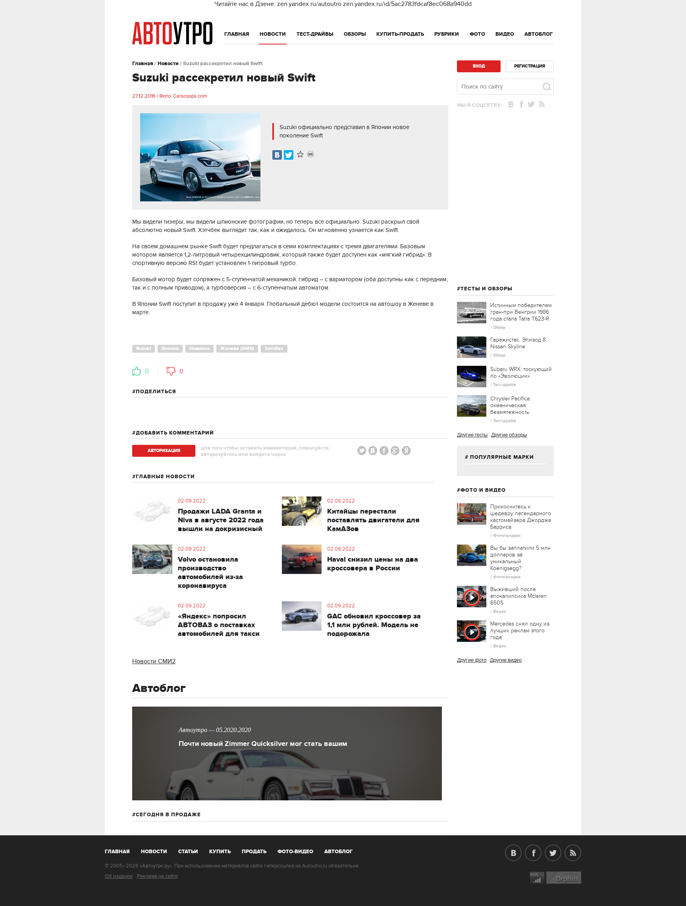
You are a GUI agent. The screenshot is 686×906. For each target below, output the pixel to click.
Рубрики (446, 34)
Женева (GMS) (237, 349)
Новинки (199, 349)
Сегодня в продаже (168, 814)
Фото (477, 34)
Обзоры (355, 34)
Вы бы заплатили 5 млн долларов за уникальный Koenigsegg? (520, 558)
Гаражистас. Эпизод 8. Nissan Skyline (518, 343)
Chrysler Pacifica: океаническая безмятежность (510, 405)
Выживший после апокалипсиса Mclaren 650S (518, 596)
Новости (273, 34)
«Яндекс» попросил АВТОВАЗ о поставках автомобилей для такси (219, 625)
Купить (220, 851)
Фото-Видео (295, 851)
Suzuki (143, 349)
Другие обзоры (509, 435)
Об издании (119, 876)
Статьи (188, 851)
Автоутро (122, 850)
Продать (254, 851)
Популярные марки (502, 457)
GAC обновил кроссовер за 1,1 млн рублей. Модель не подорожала (374, 625)
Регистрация (529, 66)
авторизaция (164, 450)
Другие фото (471, 660)
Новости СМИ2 (153, 661)
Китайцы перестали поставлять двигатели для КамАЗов (373, 520)
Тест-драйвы (315, 34)
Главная (236, 34)
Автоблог (538, 34)
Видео (504, 34)
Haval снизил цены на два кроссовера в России (372, 564)
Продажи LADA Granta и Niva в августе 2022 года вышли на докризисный (221, 520)
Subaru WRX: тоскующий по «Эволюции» (521, 372)
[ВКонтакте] (277, 155)
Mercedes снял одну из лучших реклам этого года (519, 630)
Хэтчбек (274, 349)
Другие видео (506, 660)
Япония (170, 349)
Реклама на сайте (157, 876)
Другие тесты (472, 435)
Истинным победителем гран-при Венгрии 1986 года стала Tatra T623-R (521, 312)
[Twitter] (288, 155)
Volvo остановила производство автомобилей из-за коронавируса (210, 572)
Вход (479, 66)
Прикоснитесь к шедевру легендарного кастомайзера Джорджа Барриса (520, 516)
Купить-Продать (400, 34)
